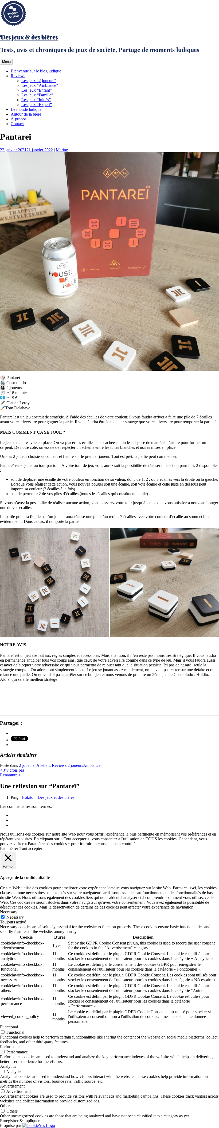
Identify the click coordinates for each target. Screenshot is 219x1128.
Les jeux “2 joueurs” (38, 80)
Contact (17, 123)
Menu (6, 62)
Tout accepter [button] (30, 848)
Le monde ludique (26, 109)
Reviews (18, 76)
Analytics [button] (8, 1066)
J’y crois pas (12, 770)
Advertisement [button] (12, 1086)
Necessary (15, 917)
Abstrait (43, 765)
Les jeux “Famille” (37, 95)
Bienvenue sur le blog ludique (36, 71)
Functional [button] (9, 1027)
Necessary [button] (8, 912)
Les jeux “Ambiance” (39, 85)
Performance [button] (10, 1046)
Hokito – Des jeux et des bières (48, 797)
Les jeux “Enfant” (36, 90)
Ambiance (91, 765)
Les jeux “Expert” (36, 104)
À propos (18, 119)
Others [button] (5, 1105)
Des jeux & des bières (29, 37)
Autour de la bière (26, 114)
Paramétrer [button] (9, 848)
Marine (62, 150)
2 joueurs (26, 765)
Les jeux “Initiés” (36, 99)
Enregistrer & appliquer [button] (20, 1120)
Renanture (10, 775)
